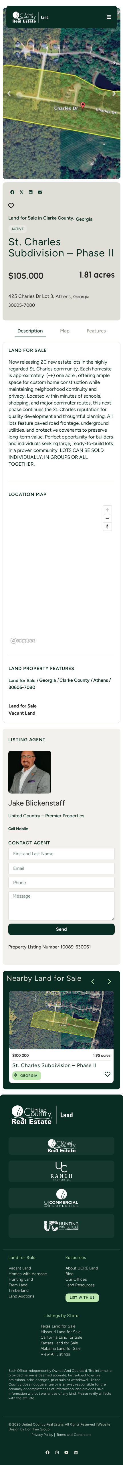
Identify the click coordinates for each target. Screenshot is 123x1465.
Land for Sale (23, 706)
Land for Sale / (24, 680)
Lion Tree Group (37, 1429)
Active (17, 229)
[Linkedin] (76, 1452)
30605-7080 (21, 305)
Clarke (50, 218)
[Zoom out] (107, 518)
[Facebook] (47, 1452)
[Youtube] (66, 1452)
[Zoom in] (107, 510)
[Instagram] (57, 1452)
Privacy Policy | (43, 1435)
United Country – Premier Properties (46, 815)
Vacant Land (22, 713)
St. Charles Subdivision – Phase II (54, 1065)
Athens (63, 296)
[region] (61, 574)
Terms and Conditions (74, 1435)
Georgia (81, 296)
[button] (109, 17)
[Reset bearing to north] (107, 526)
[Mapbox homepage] (22, 640)
